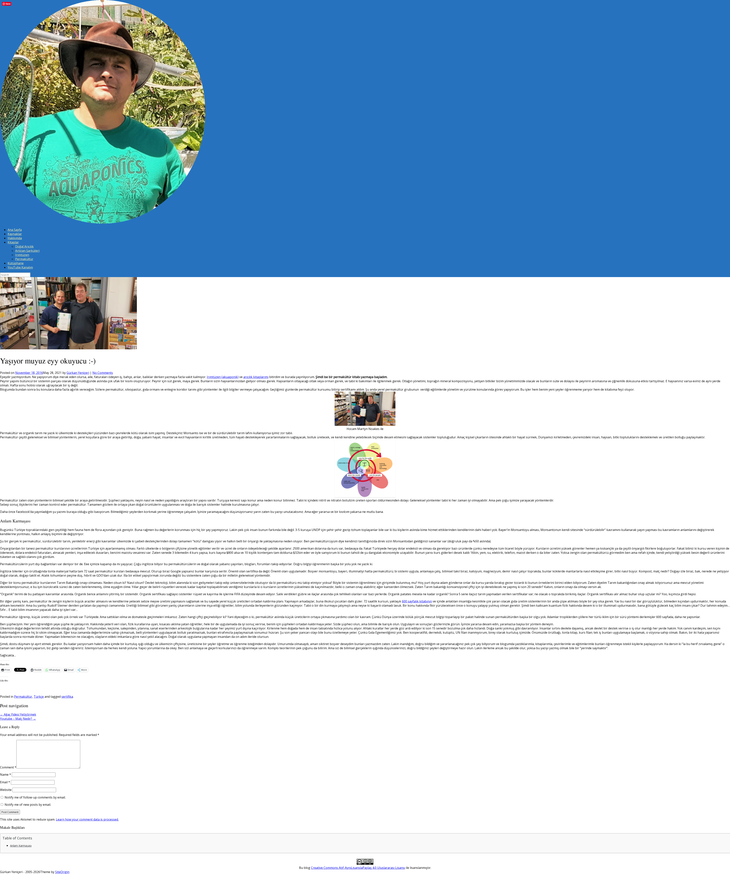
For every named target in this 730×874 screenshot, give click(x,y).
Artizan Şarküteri (27, 251)
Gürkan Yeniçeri (78, 373)
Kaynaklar (15, 234)
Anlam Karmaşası (21, 845)
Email (5, 782)
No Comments (102, 373)
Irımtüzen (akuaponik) (223, 377)
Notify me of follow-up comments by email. (35, 797)
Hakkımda (15, 238)
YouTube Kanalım (20, 267)
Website (6, 790)
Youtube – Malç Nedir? (18, 719)
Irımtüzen (22, 255)
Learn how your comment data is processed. (87, 819)
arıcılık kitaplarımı (255, 377)
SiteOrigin (62, 872)
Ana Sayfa (15, 230)
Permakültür (24, 259)
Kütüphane (16, 263)
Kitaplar (13, 242)
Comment (8, 767)
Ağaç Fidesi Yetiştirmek (18, 714)
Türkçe (39, 696)
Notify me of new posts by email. (28, 804)
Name (5, 774)
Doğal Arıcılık (24, 246)
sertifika (67, 696)
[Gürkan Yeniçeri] (102, 222)
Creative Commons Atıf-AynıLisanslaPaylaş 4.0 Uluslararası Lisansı (358, 868)
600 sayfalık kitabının (417, 601)
